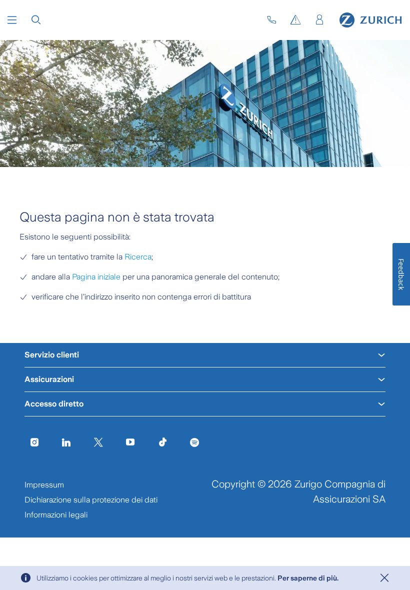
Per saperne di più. (308, 578)
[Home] (371, 20)
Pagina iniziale (96, 276)
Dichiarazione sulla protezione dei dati (91, 500)
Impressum (44, 484)
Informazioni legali (56, 514)
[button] (12, 20)
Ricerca (138, 256)
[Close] (384, 578)
